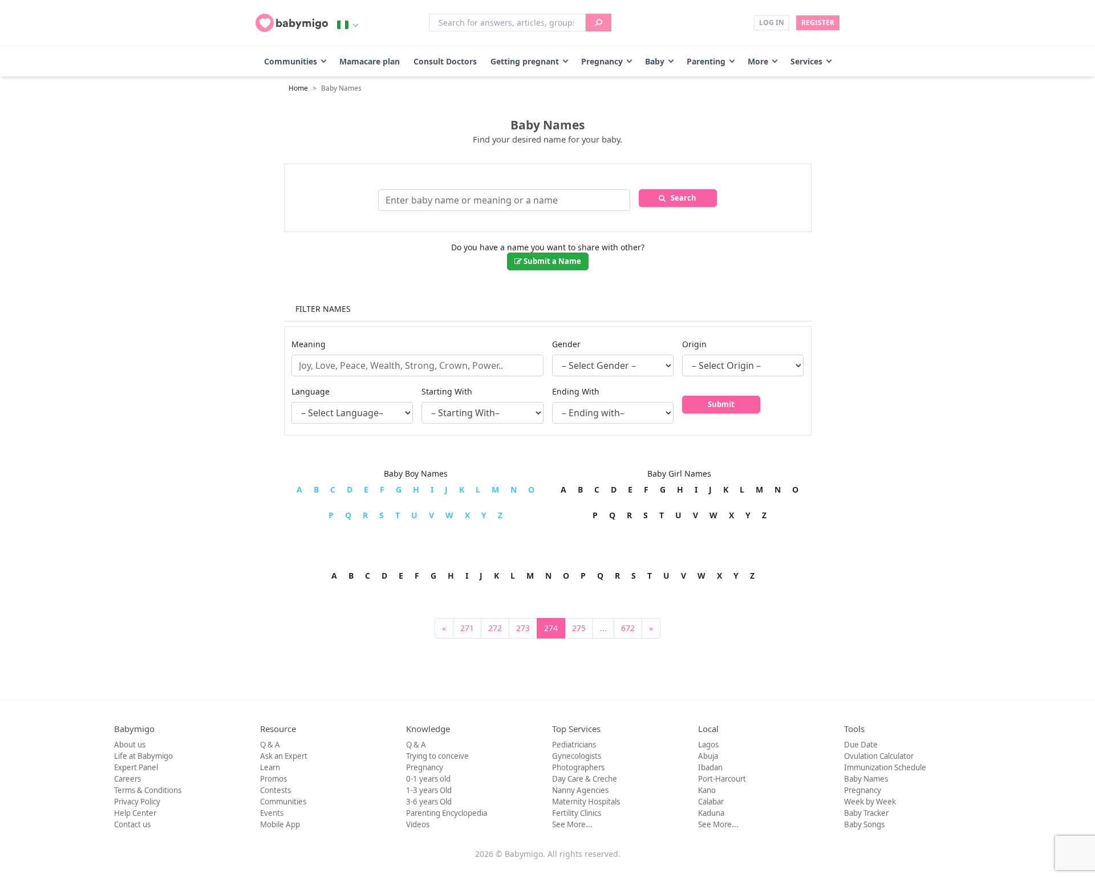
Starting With (446, 391)
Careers (127, 779)
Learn (270, 767)
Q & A (270, 744)
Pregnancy (602, 61)
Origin (694, 344)
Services (806, 61)
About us (129, 744)
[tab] (548, 310)
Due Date (861, 744)
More (758, 61)
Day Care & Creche (584, 779)
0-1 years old (428, 779)
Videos (417, 824)
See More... (572, 824)
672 (628, 628)
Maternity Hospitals (586, 801)
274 (551, 628)
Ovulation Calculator (879, 756)
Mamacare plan (369, 61)
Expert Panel (136, 767)
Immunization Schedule (885, 767)
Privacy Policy (137, 801)
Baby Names (866, 779)
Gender (566, 344)
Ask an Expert (283, 756)
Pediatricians (574, 744)
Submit (721, 404)
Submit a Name (551, 261)
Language (310, 391)
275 (579, 628)
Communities (290, 61)
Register (817, 22)
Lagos (708, 744)
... (603, 628)
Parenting (706, 61)
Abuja (708, 756)
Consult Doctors (445, 61)
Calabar (711, 801)
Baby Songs (864, 824)
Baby (654, 61)
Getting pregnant (524, 61)
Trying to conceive (437, 756)
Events (271, 813)
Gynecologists (576, 756)
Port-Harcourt (722, 779)
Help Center (135, 813)
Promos (273, 779)
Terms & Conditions (147, 790)
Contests (275, 790)
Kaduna (711, 813)
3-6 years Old (429, 801)
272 (495, 628)
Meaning (308, 344)
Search (681, 198)
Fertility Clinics (576, 813)
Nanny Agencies (580, 790)
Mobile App (280, 824)
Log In (771, 22)
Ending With (575, 391)
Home (298, 88)
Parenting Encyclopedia (446, 813)
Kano (707, 790)
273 (523, 628)
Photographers (578, 767)
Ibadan (710, 767)
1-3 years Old (429, 790)
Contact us (132, 824)
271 (467, 628)
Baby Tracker (866, 813)
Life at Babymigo (143, 756)
